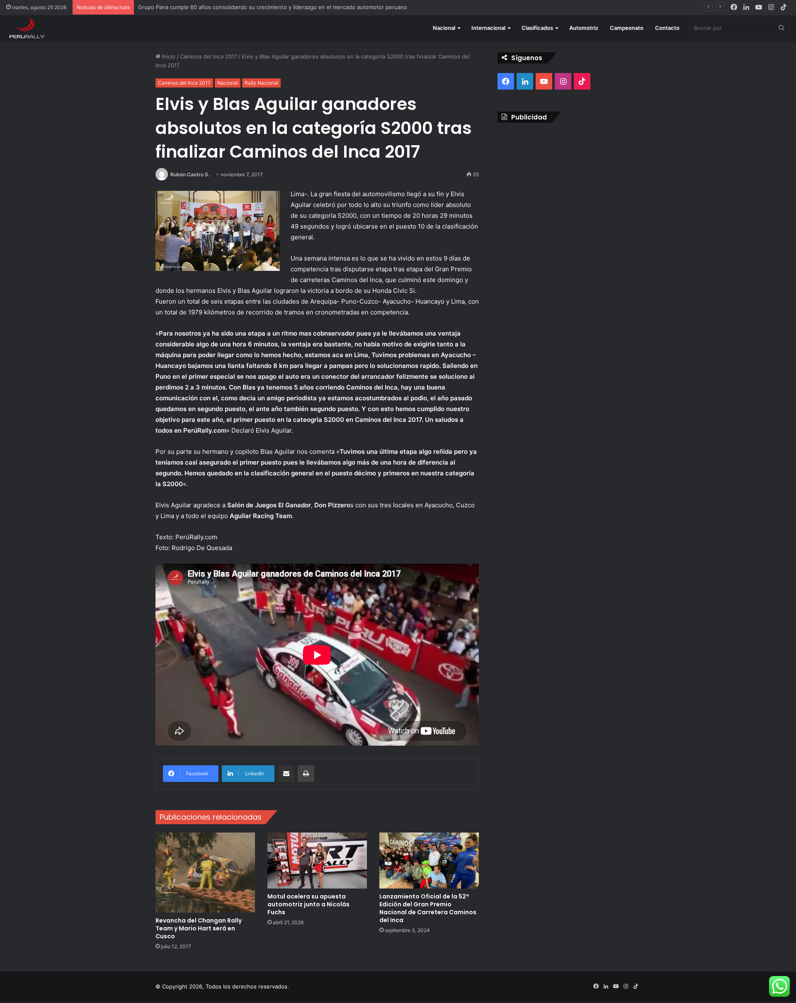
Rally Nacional (261, 83)
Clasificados (537, 27)
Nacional (444, 27)
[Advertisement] (569, 189)
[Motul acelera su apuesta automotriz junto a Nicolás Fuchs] (317, 861)
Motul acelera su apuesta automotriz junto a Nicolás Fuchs (308, 904)
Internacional (488, 27)
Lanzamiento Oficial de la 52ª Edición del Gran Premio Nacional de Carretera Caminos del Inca (427, 908)
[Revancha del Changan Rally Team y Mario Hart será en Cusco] (205, 873)
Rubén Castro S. (189, 174)
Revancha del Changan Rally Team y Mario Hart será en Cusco (198, 928)
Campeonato (626, 27)
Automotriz (583, 27)
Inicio (167, 56)
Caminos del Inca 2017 (208, 56)
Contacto (667, 27)
